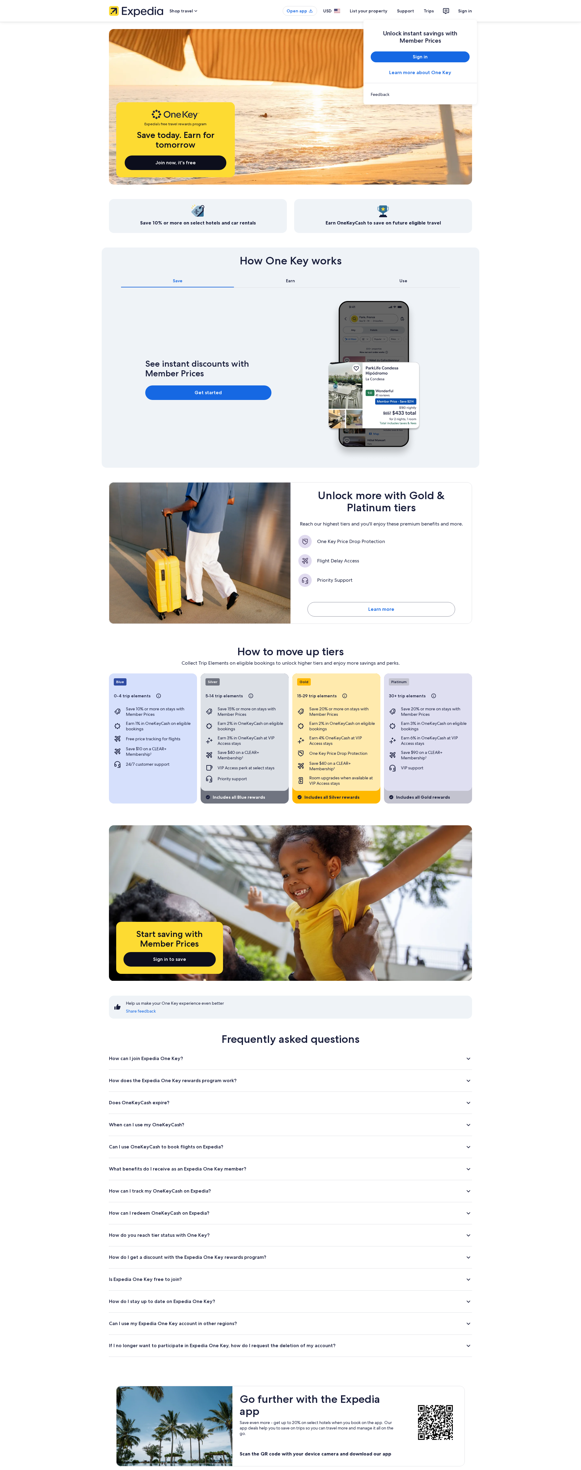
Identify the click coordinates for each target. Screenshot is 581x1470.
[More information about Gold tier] (344, 695)
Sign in (465, 11)
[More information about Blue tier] (158, 695)
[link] (420, 94)
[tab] (177, 280)
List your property (368, 11)
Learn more (381, 609)
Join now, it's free (176, 162)
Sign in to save (169, 959)
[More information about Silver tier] (250, 695)
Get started (208, 392)
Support (405, 11)
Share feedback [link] (141, 1011)
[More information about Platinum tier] (433, 695)
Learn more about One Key (420, 72)
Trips (429, 11)
